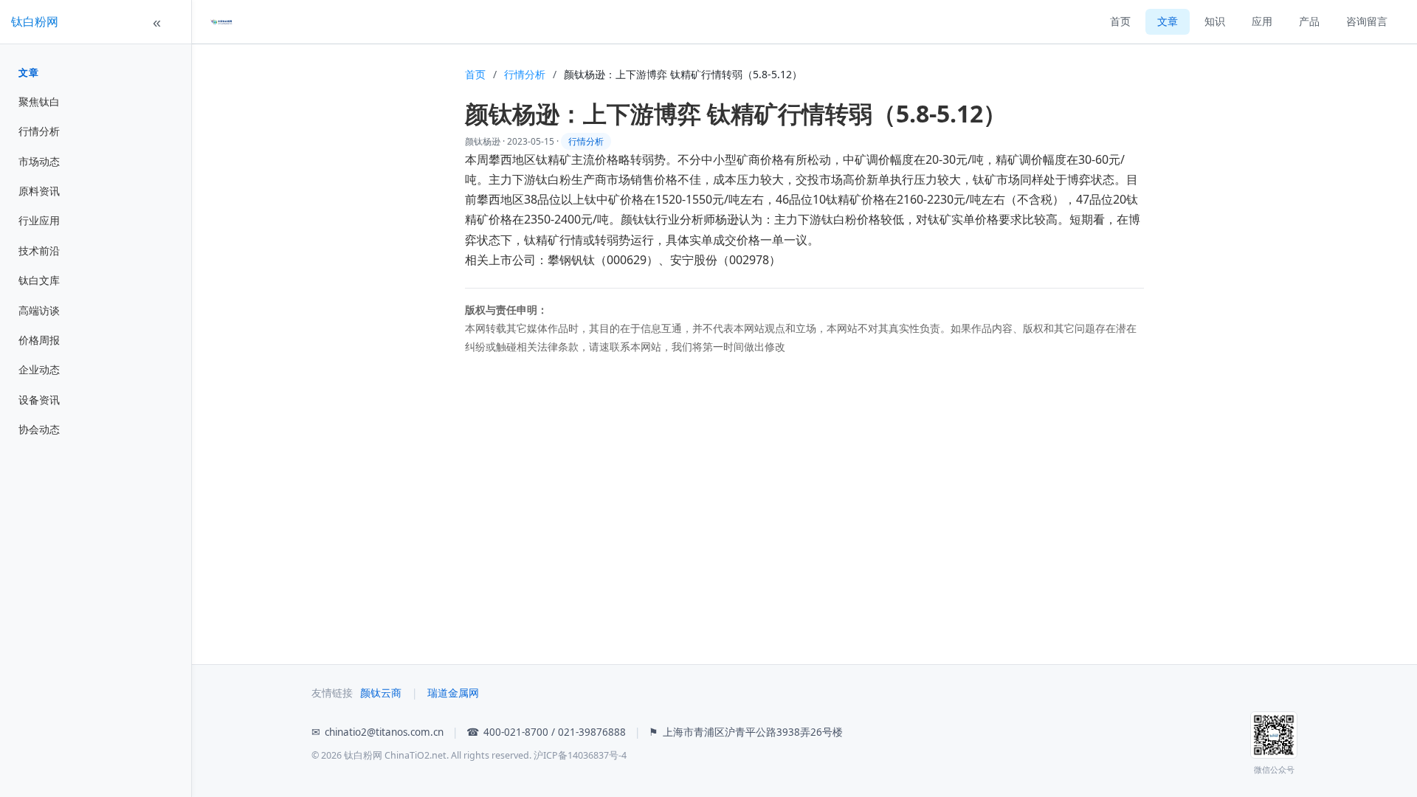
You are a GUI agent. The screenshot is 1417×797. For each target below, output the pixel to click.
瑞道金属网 (453, 693)
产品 (1309, 21)
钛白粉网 (34, 21)
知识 (1214, 21)
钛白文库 (39, 280)
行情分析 (39, 131)
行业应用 (39, 220)
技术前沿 (39, 251)
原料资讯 (39, 191)
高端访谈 (39, 310)
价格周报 (39, 340)
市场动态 (39, 161)
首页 (1120, 21)
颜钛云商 (380, 693)
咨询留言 (1366, 21)
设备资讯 (39, 400)
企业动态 (39, 369)
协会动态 (39, 429)
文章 (28, 72)
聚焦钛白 (39, 101)
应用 (1262, 21)
